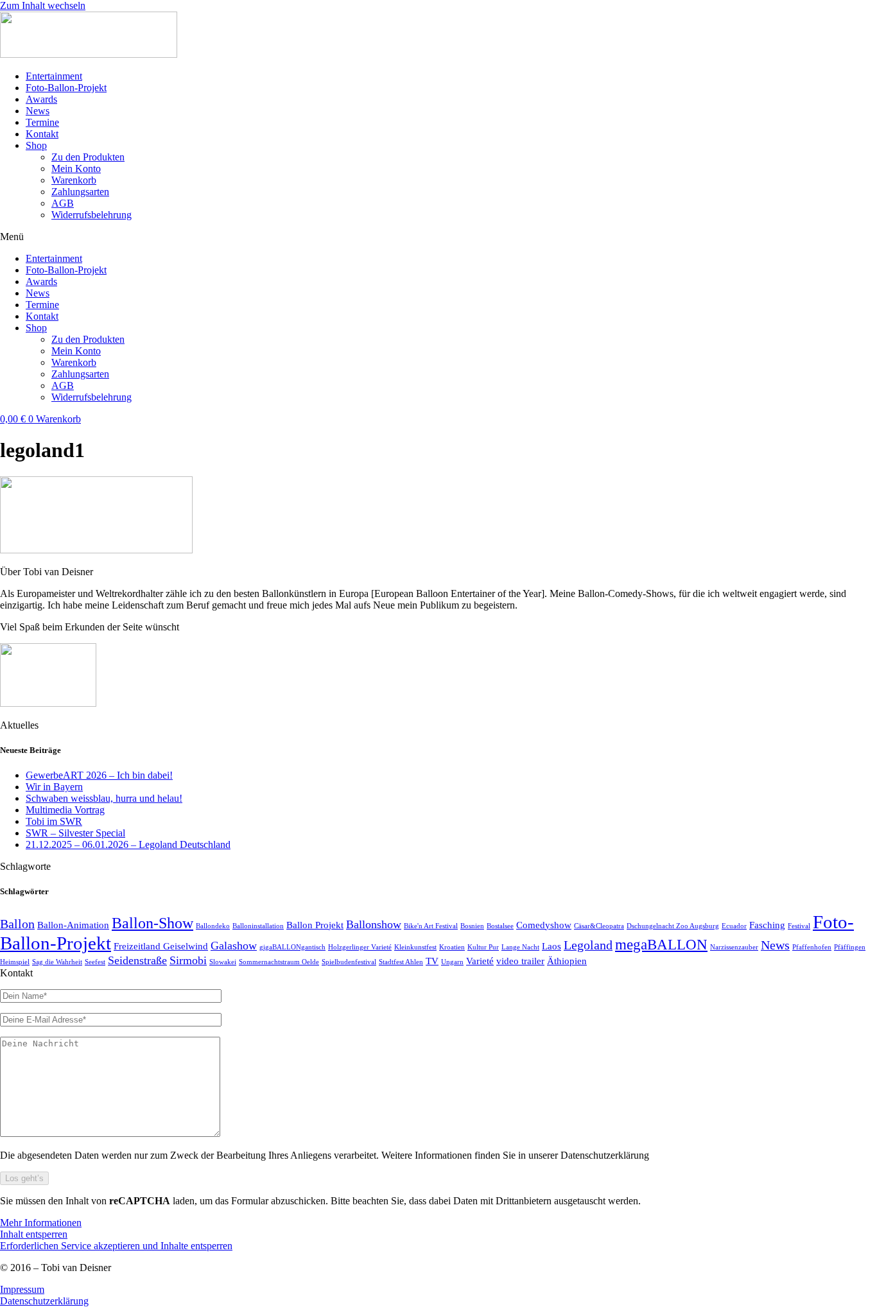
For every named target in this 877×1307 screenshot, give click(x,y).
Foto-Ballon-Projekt (66, 87)
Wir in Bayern (54, 786)
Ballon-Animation (73, 925)
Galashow (234, 945)
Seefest (95, 961)
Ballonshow (373, 924)
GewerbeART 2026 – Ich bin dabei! (99, 775)
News (37, 110)
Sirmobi (188, 960)
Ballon (17, 924)
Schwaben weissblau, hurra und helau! (104, 798)
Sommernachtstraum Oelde (279, 961)
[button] (438, 237)
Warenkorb (73, 180)
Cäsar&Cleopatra (599, 926)
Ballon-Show (152, 922)
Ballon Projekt (314, 925)
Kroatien (452, 947)
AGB (62, 203)
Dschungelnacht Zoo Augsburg (673, 926)
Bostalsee (500, 926)
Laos (551, 946)
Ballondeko (213, 926)
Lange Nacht (520, 947)
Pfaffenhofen (811, 947)
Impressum (22, 1289)
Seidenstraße (137, 960)
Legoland (588, 945)
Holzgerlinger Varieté (360, 947)
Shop (36, 145)
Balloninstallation (258, 926)
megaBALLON (661, 944)
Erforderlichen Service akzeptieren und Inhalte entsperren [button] (116, 1245)
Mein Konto (76, 168)
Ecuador (734, 926)
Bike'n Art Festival (431, 926)
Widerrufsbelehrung (91, 214)
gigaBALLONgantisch (292, 947)
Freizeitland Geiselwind (161, 946)
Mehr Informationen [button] (41, 1222)
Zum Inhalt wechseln (42, 5)
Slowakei (222, 961)
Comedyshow (543, 925)
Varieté (480, 961)
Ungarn (452, 961)
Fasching (767, 925)
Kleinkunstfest (415, 947)
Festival (799, 926)
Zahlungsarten (80, 191)
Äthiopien (567, 961)
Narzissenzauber (734, 947)
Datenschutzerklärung (44, 1300)
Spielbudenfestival (349, 961)
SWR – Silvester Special (75, 832)
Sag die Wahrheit (57, 961)
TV (432, 961)
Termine (42, 122)
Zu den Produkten (88, 156)
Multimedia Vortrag (65, 809)
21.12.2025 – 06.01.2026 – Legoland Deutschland (128, 844)
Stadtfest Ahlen (401, 961)
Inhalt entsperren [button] (33, 1234)
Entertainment (54, 76)
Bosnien (472, 926)
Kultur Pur (483, 947)
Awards (41, 99)
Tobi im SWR (54, 821)
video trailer (520, 961)
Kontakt (42, 133)
